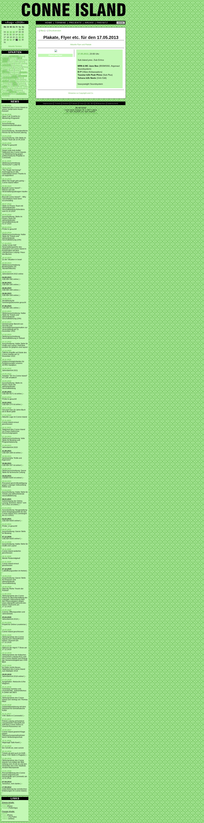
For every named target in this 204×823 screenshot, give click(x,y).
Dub (22, 62)
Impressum (48, 103)
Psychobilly (6, 85)
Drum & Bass (14, 62)
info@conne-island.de (71, 113)
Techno (5, 92)
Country (13, 60)
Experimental (7, 67)
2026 (20, 22)
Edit (11, 63)
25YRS (5, 56)
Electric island (20, 63)
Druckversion (55, 30)
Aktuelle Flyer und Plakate (80, 44)
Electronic (6, 65)
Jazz (21, 78)
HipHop (23, 72)
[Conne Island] (102, 12)
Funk (4, 71)
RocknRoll (12, 87)
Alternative (14, 56)
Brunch (13, 58)
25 (8, 40)
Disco (4, 62)
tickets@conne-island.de (89, 113)
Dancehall (22, 60)
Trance (20, 92)
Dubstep (5, 63)
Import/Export (14, 74)
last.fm (4, 813)
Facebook (6, 804)
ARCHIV (89, 22)
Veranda (5, 94)
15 (20, 34)
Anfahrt (66, 103)
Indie (14, 76)
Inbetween (6, 76)
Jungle (5, 79)
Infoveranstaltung (10, 78)
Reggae (22, 85)
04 (8, 32)
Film (25, 67)
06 (14, 32)
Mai (42, 30)
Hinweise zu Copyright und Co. (80, 93)
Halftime (5, 72)
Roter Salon (23, 87)
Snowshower (21, 88)
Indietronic (22, 76)
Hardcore (14, 72)
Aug (9, 22)
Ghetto (10, 71)
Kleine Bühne (14, 79)
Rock (4, 87)
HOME (48, 22)
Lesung (5, 81)
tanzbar (5, 96)
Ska (12, 88)
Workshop (21, 94)
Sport (9, 90)
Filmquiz (5, 69)
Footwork (19, 69)
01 (20, 29)
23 (23, 37)
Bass (22, 56)
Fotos (4, 806)
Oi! (10, 83)
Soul (4, 90)
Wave (13, 94)
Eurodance (16, 65)
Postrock (21, 83)
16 (23, 34)
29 (20, 40)
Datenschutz (112, 103)
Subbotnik (17, 90)
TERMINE (60, 22)
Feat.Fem (18, 67)
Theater (13, 92)
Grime (17, 71)
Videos (5, 817)
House (4, 74)
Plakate (74, 103)
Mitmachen (100, 103)
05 (11, 32)
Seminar (6, 88)
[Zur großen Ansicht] (56, 51)
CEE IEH (90, 103)
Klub (23, 79)
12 (11, 34)
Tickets (5, 808)
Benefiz (5, 58)
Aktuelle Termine (15, 46)
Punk (15, 85)
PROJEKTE (75, 22)
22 (20, 37)
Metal (12, 81)
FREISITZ (102, 22)
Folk (12, 69)
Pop (14, 83)
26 (11, 40)
